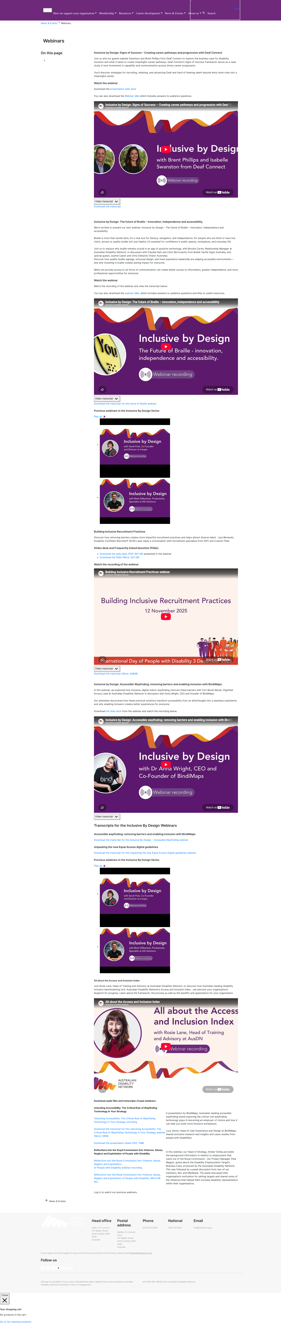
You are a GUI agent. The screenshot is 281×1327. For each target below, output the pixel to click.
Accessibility (55, 1282)
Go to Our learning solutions (15, 1321)
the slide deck (113, 711)
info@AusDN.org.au (203, 1228)
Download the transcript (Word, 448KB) (116, 673)
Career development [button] (148, 13)
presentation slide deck (123, 88)
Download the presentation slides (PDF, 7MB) (119, 1143)
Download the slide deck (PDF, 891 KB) (121, 553)
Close (5, 1295)
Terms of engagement (80, 1284)
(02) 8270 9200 (150, 1228)
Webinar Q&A (132, 95)
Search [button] (211, 13)
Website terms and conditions (109, 1282)
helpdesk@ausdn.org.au (141, 1253)
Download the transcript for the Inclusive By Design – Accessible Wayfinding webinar (141, 839)
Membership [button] (106, 13)
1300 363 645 (175, 1228)
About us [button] (193, 13)
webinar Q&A (132, 293)
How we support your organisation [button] (73, 13)
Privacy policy (68, 1282)
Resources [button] (125, 13)
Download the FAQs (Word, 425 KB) (119, 557)
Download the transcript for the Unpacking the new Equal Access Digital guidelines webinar (145, 852)
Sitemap (45, 1282)
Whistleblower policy (85, 1282)
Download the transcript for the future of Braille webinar (125, 403)
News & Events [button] (174, 13)
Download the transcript (107, 206)
